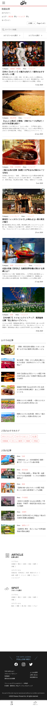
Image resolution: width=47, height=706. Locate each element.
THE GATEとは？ (9, 671)
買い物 (24, 606)
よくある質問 (34, 672)
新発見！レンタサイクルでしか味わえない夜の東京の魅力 (23, 220)
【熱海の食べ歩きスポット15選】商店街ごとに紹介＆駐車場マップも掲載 (30, 489)
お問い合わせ (34, 675)
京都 (24, 564)
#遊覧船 (5, 441)
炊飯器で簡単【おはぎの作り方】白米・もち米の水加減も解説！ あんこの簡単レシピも (31, 389)
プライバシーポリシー (11, 673)
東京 (19, 564)
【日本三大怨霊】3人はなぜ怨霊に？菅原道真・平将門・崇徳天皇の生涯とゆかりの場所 (31, 503)
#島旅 (36, 441)
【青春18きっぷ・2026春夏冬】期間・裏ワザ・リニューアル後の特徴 (31, 461)
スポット (35, 704)
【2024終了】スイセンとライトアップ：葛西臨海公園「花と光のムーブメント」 (22, 319)
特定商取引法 (34, 677)
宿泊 (29, 606)
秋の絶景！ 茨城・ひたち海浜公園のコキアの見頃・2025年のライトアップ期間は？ (30, 362)
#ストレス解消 (17, 441)
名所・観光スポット (32, 573)
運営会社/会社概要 (10, 678)
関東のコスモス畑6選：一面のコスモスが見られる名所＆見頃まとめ (31, 402)
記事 (11, 704)
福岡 (34, 564)
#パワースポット (23, 436)
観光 (12, 606)
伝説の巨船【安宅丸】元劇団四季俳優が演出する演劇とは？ (23, 269)
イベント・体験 (25, 575)
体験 (18, 606)
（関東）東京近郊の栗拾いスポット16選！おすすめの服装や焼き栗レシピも (30, 348)
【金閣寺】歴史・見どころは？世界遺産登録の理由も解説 (31, 530)
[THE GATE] (23, 3)
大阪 (29, 564)
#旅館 (28, 441)
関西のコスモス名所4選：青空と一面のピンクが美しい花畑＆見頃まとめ (31, 415)
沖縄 (12, 566)
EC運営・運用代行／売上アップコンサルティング (19, 685)
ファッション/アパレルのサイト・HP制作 (16, 683)
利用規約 (7, 676)
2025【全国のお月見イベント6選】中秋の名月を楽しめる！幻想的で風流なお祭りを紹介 (31, 376)
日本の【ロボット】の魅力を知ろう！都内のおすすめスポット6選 (23, 73)
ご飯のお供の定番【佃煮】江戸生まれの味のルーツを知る (23, 171)
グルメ (35, 575)
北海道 (13, 564)
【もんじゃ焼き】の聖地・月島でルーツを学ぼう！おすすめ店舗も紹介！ (23, 122)
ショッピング (15, 578)
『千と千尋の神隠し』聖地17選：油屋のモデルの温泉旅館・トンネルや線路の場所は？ (31, 475)
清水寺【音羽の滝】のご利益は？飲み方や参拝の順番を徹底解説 (31, 517)
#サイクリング (7, 436)
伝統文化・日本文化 (17, 573)
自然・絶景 (14, 575)
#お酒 (34, 436)
